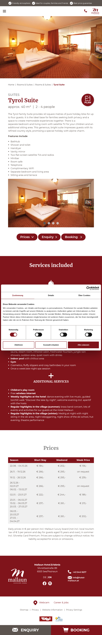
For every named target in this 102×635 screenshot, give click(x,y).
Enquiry (48, 237)
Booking (72, 237)
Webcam (44, 602)
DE (44, 577)
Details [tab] (51, 295)
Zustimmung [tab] (17, 295)
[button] (44, 223)
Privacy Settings (74, 610)
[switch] (38, 335)
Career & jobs (61, 602)
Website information (52, 610)
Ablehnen (18, 345)
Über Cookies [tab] (84, 295)
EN (50, 577)
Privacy (35, 610)
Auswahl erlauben (51, 345)
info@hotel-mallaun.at (76, 579)
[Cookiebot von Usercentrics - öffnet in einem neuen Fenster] (88, 288)
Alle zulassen (83, 345)
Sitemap (24, 610)
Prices (25, 237)
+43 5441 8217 (79, 572)
